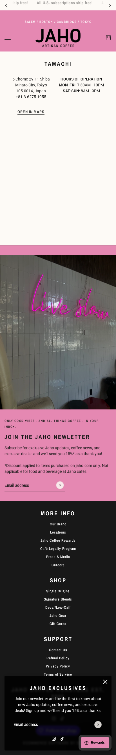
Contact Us (58, 650)
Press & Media (58, 556)
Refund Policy (58, 658)
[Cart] (108, 38)
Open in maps (30, 112)
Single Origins (58, 591)
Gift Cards (58, 623)
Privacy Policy (58, 666)
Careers (58, 565)
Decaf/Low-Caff (58, 607)
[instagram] (54, 738)
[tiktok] (62, 738)
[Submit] (98, 724)
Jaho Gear (58, 615)
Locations (58, 532)
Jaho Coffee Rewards (58, 540)
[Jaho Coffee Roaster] (58, 38)
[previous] (6, 5)
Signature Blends (58, 599)
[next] (110, 5)
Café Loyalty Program (58, 548)
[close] (105, 682)
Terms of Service (58, 674)
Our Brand (58, 524)
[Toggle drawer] (8, 38)
